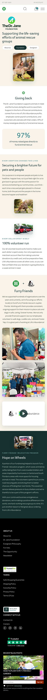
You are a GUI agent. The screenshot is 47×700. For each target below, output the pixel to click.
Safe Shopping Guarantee (13, 579)
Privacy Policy (8, 591)
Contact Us (7, 620)
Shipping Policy (9, 583)
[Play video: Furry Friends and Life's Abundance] (23, 414)
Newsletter (7, 555)
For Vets (6, 547)
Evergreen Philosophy (12, 543)
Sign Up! (39, 682)
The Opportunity (10, 551)
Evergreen (33, 47)
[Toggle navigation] (42, 8)
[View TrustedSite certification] (9, 569)
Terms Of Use (8, 595)
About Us (7, 47)
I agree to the (14, 686)
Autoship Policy (9, 587)
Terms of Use (18, 686)
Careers (6, 623)
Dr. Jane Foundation (11, 539)
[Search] (25, 9)
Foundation (20, 47)
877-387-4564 (6, 2)
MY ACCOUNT (38, 2)
